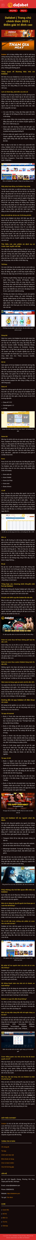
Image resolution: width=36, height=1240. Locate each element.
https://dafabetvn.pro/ (13, 1193)
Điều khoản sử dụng (7, 1159)
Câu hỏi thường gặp (7, 1167)
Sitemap (5, 1225)
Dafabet (3, 1123)
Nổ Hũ (5, 1214)
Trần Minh (10, 1197)
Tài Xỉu (5, 1222)
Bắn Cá (5, 1217)
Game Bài (6, 1210)
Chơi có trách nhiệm (7, 1163)
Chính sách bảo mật (7, 1155)
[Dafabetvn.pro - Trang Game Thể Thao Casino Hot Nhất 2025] (18, 5)
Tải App (3, 1151)
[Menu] (2, 5)
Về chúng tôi (5, 1147)
